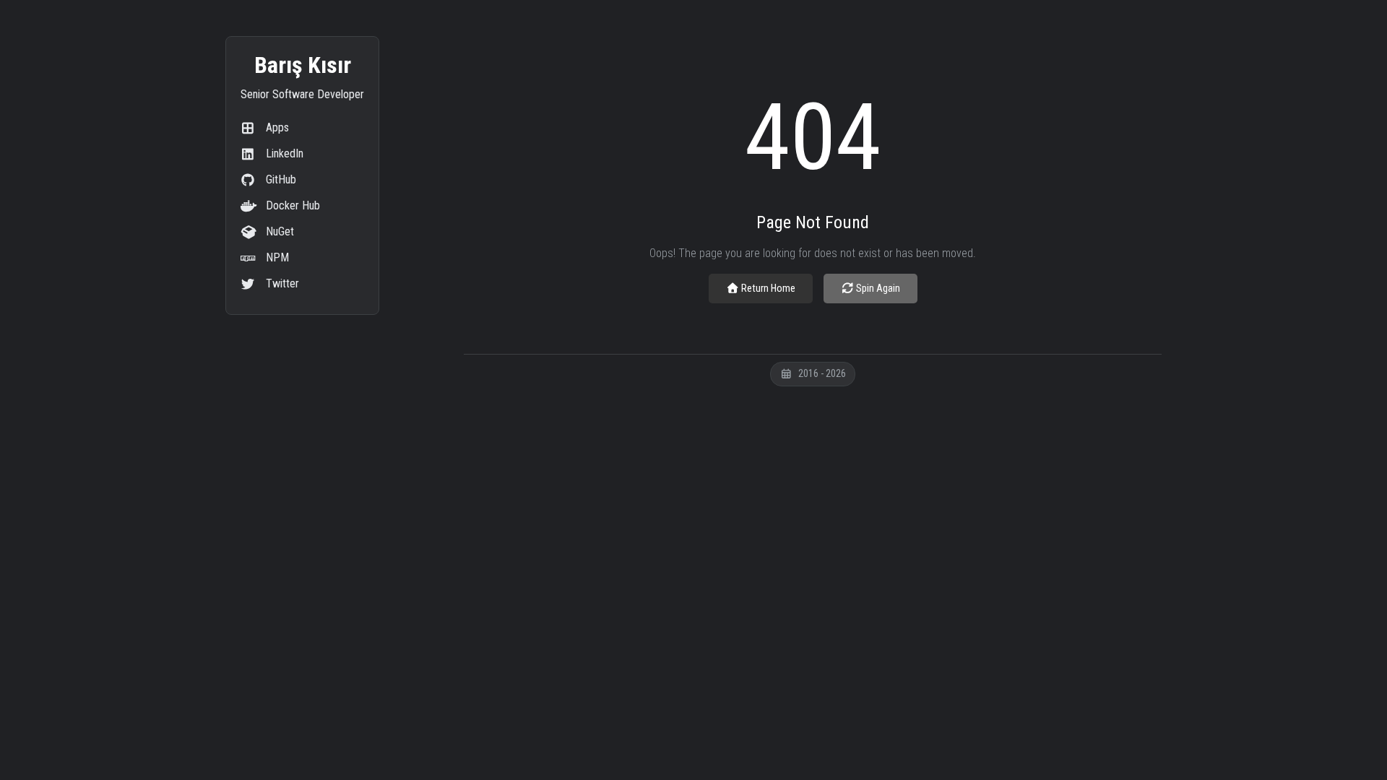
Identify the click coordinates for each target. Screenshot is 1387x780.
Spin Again (877, 288)
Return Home (767, 288)
